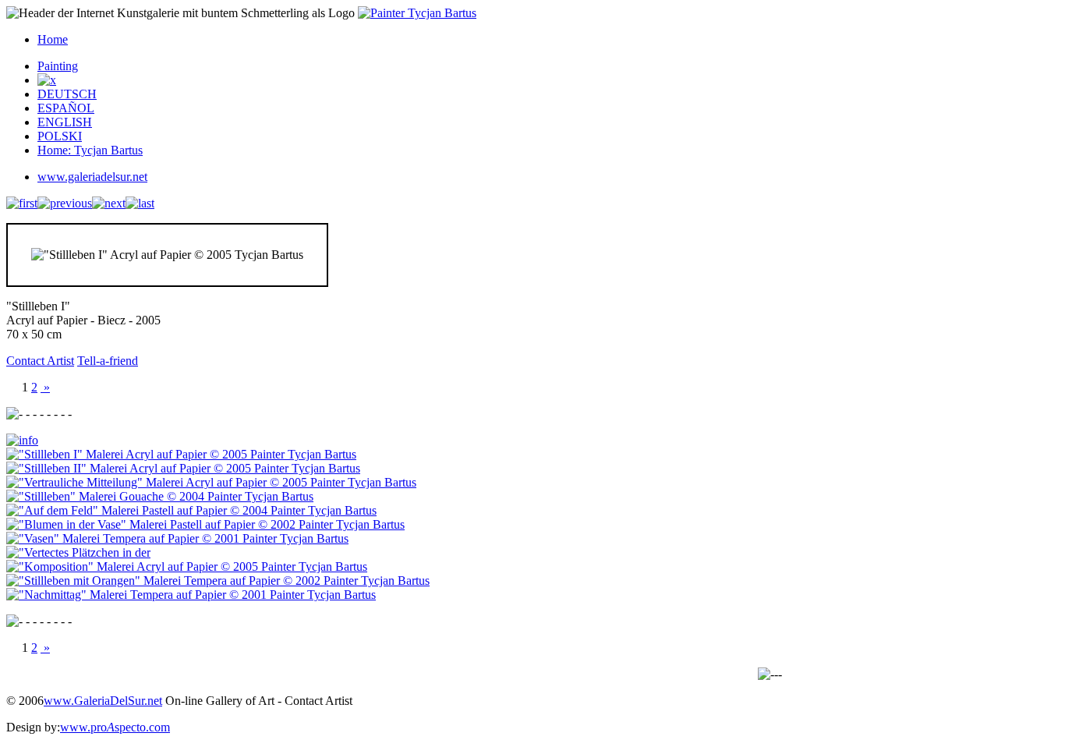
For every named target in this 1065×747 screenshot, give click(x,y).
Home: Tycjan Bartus (90, 150)
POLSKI (59, 136)
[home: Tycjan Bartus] (417, 12)
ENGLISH (64, 122)
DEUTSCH (67, 94)
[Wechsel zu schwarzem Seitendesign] (46, 80)
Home (52, 39)
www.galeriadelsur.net (92, 176)
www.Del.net (103, 700)
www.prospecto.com (115, 727)
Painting (57, 66)
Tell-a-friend (107, 360)
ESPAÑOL (65, 108)
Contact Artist (40, 360)
